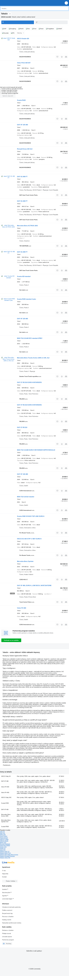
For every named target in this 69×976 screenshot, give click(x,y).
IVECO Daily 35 (6, 776)
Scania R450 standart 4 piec (26, 299)
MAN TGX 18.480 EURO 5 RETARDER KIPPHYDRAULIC (36, 450)
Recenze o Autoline (7, 916)
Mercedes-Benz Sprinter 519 (6, 820)
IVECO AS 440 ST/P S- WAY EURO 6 (29, 539)
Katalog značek (6, 919)
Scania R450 (5, 803)
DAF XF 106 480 (22, 474)
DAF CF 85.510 (22, 427)
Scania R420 (21, 100)
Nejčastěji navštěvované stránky (11, 923)
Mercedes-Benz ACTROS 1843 (27, 225)
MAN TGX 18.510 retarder (25, 496)
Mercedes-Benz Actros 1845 (6, 815)
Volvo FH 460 (21, 608)
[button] (66, 3)
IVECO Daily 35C (6, 797)
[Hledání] (66, 8)
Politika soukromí (7, 910)
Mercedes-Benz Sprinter (25, 561)
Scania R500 (5, 826)
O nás (4, 870)
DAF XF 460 (4, 809)
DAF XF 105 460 (22, 124)
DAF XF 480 (4, 781)
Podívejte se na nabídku (11, 640)
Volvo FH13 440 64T (24, 63)
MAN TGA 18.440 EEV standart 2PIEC (29, 338)
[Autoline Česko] (11, 3)
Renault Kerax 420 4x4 (24, 149)
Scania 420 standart (24, 276)
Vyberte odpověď (8, 96)
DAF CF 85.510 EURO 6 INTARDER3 (29, 382)
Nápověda (5, 873)
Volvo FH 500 (5, 787)
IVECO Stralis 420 (23, 38)
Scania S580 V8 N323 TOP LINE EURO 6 (30, 516)
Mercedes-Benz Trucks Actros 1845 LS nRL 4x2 (33, 358)
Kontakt (4, 877)
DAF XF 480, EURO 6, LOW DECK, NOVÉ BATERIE (34, 585)
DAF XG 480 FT (22, 176)
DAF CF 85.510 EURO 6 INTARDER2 (29, 405)
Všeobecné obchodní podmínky (11, 907)
